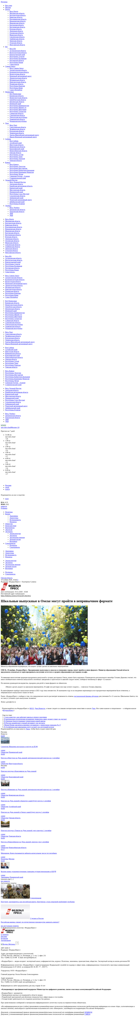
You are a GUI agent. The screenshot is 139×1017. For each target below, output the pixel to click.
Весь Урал (13, 125)
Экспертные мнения (17, 537)
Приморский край (16, 192)
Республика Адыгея (17, 56)
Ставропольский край (18, 178)
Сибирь (8, 139)
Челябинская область (17, 129)
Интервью (13, 541)
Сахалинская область (17, 196)
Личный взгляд (15, 539)
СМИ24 (87, 1014)
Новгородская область (18, 82)
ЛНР (11, 213)
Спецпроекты (10, 543)
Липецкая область (16, 31)
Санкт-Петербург (16, 90)
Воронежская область (18, 21)
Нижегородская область (18, 98)
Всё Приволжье (15, 94)
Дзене (28, 729)
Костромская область (17, 27)
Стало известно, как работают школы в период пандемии (25, 717)
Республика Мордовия (18, 109)
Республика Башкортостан (19, 106)
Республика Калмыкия (18, 58)
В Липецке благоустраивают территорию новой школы (24, 721)
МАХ (32, 708)
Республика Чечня (16, 174)
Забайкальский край (17, 202)
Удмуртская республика (18, 117)
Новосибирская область (18, 151)
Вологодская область (17, 74)
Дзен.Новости (40, 708)
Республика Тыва (16, 157)
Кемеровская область (17, 147)
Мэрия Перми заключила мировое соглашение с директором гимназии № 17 (32, 725)
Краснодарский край (17, 54)
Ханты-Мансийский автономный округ (24, 135)
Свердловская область (18, 127)
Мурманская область (17, 80)
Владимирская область (18, 19)
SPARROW (88, 1012)
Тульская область (16, 43)
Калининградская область (19, 72)
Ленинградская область (18, 78)
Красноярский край (17, 149)
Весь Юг (13, 49)
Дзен (93, 708)
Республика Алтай (16, 155)
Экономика (14, 516)
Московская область (17, 13)
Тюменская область (17, 133)
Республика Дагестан (17, 166)
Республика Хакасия (17, 158)
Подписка (13, 545)
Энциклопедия (15, 534)
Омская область (15, 153)
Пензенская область (17, 102)
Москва (8, 7)
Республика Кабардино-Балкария (22, 170)
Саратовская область (17, 115)
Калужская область (17, 25)
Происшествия (10, 526)
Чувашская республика (18, 121)
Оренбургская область (18, 100)
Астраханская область (18, 51)
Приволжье (9, 92)
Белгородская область (18, 15)
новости (4, 506)
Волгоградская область (18, 53)
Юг (6, 47)
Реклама (8, 485)
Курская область (16, 29)
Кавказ (7, 162)
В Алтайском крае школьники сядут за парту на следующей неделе (29, 727)
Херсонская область (17, 211)
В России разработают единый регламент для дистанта (24, 723)
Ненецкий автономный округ (21, 76)
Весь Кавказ (14, 164)
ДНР (11, 215)
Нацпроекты (10, 528)
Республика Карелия (17, 86)
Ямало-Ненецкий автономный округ (23, 137)
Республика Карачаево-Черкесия (22, 172)
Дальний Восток (11, 180)
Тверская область (16, 41)
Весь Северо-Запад (17, 68)
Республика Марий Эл (18, 107)
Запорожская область (17, 210)
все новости (5, 881)
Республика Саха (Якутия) (19, 194)
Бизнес (7, 514)
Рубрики (4, 508)
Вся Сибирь (14, 141)
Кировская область (17, 96)
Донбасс (8, 206)
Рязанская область (16, 35)
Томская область (16, 160)
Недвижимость (15, 520)
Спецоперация (35, 898)
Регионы (4, 2)
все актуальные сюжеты (10, 926)
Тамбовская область (17, 39)
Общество (9, 524)
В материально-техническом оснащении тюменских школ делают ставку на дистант (35, 719)
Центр (7, 9)
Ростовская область (17, 60)
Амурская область (16, 184)
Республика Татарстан (18, 111)
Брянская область (16, 17)
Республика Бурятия (17, 204)
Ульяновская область (17, 119)
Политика (9, 512)
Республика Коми (16, 88)
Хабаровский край (16, 198)
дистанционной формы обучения (86, 696)
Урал (7, 123)
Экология (8, 530)
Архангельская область (18, 70)
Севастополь (14, 64)
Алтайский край (16, 143)
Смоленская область (17, 37)
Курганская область (17, 131)
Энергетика (14, 518)
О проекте (4, 934)
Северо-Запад (10, 66)
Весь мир (8, 5)
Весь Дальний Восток (18, 182)
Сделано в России (37, 918)
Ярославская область (17, 45)
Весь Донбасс (15, 208)
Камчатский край (16, 188)
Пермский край (15, 104)
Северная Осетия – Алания (20, 176)
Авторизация (6, 940)
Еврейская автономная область (21, 186)
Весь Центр (14, 11)
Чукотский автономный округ (21, 200)
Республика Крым (16, 62)
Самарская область (16, 113)
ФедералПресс (8, 710)
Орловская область (17, 33)
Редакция (4, 938)
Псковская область (16, 84)
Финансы (13, 522)
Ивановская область (17, 23)
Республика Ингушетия (18, 168)
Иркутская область (16, 145)
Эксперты (9, 532)
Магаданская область (17, 190)
